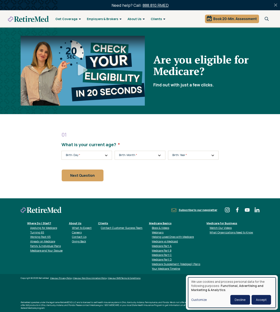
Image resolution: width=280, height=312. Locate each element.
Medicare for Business (221, 223)
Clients (156, 19)
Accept (261, 300)
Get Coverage (66, 19)
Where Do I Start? (39, 223)
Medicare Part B (161, 250)
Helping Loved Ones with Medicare (173, 237)
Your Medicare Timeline (166, 269)
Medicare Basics (160, 223)
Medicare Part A (162, 246)
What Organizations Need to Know (231, 232)
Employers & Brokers (102, 19)
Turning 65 (37, 232)
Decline (240, 300)
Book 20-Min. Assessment (235, 18)
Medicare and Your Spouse (46, 250)
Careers (77, 232)
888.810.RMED (156, 5)
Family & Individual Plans (45, 246)
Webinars (157, 232)
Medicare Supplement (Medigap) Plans (176, 264)
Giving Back (79, 241)
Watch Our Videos (221, 228)
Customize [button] (199, 300)
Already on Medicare (42, 241)
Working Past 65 (40, 237)
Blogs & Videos (160, 228)
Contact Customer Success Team (121, 228)
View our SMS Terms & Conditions (124, 278)
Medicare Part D (162, 259)
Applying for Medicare (43, 228)
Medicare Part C (162, 255)
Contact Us (79, 237)
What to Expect (82, 228)
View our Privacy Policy (61, 278)
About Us (134, 19)
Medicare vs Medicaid (165, 241)
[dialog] (232, 292)
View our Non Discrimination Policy (90, 278)
